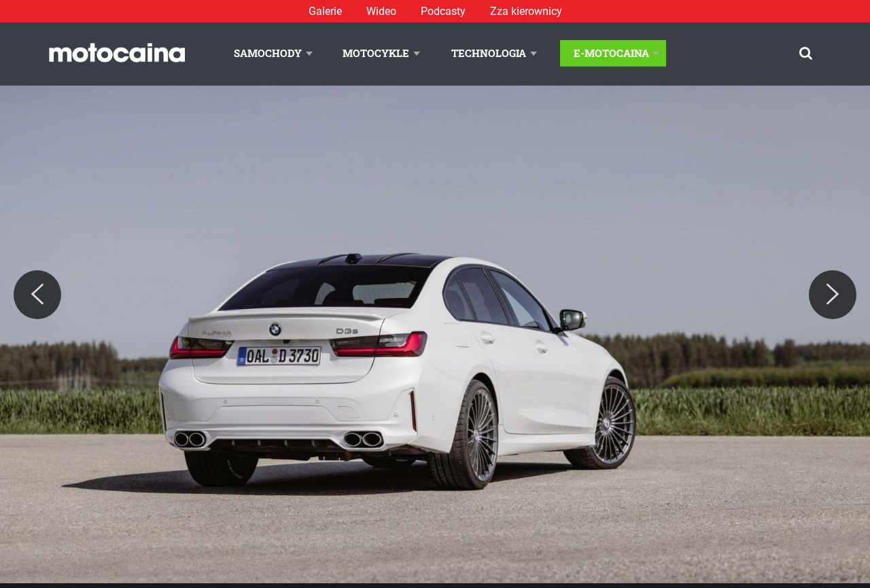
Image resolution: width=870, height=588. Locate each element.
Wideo (381, 11)
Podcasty (443, 11)
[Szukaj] (805, 53)
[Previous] (37, 294)
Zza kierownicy (526, 11)
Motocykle (376, 53)
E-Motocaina (611, 53)
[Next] (832, 294)
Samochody (268, 53)
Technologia (488, 53)
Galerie (325, 11)
